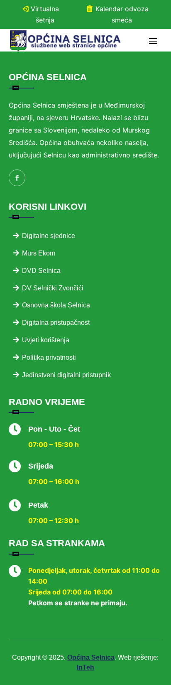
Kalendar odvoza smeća (122, 14)
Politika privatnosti (49, 357)
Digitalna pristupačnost (56, 322)
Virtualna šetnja (45, 14)
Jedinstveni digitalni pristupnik (66, 374)
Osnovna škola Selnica (56, 305)
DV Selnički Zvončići (52, 288)
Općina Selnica (91, 657)
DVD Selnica (41, 270)
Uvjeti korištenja (45, 340)
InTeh (85, 667)
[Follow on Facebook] (17, 177)
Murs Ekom (38, 253)
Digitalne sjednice (48, 235)
